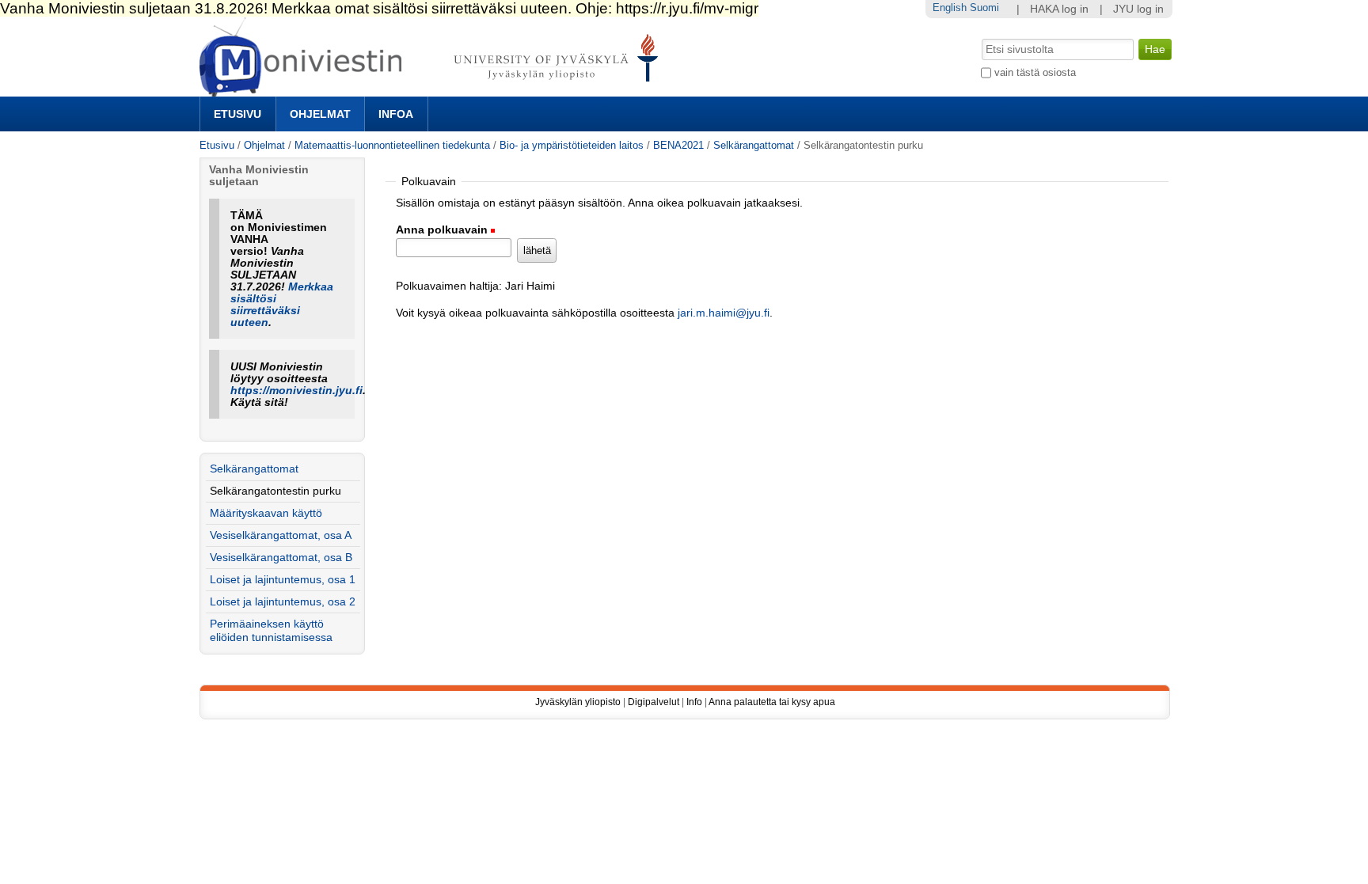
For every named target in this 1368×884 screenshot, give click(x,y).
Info (694, 702)
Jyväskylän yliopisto (578, 702)
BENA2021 (678, 145)
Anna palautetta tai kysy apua (772, 702)
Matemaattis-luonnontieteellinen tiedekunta (392, 145)
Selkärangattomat (753, 145)
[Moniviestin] (433, 90)
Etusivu (237, 114)
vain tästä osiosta (1035, 72)
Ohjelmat (320, 114)
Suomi (984, 7)
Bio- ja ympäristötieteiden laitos (572, 145)
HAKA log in (1059, 9)
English (950, 7)
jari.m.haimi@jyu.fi (724, 313)
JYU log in (1138, 9)
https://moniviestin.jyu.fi (296, 390)
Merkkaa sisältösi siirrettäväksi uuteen (281, 304)
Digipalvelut (653, 702)
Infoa (395, 114)
